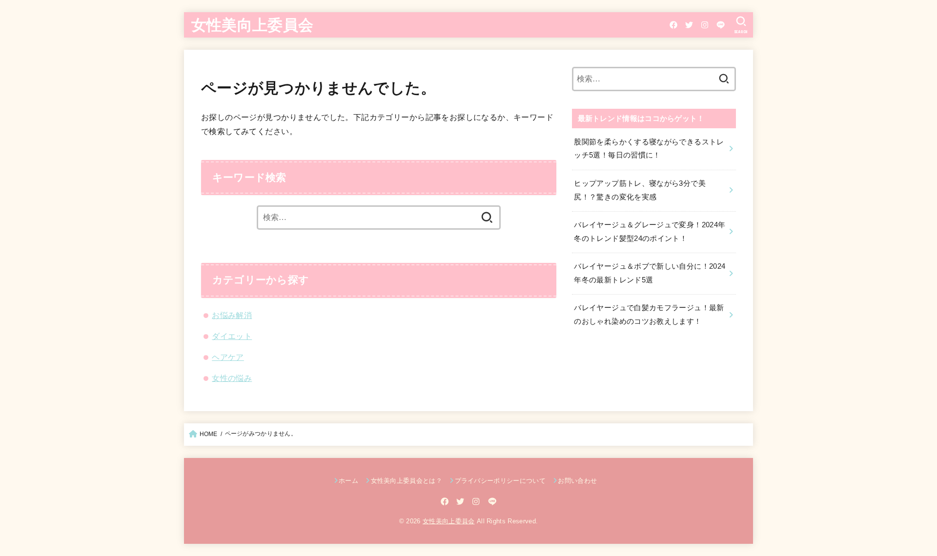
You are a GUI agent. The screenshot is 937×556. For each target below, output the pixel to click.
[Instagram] (705, 25)
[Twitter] (689, 25)
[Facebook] (673, 25)
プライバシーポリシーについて (500, 480)
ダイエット (232, 336)
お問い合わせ (577, 480)
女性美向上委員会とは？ (406, 480)
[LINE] (721, 25)
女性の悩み (232, 378)
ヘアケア (228, 357)
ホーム (348, 480)
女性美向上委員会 (252, 24)
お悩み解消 (232, 315)
